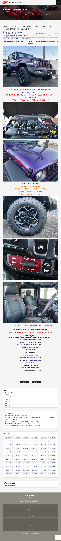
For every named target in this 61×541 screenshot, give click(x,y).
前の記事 (25, 382)
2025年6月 (26, 444)
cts (34, 34)
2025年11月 (35, 441)
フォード (56, 37)
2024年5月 (34, 452)
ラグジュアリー (47, 35)
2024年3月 (52, 452)
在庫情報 (30, 512)
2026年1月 (17, 441)
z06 (36, 35)
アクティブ (14, 34)
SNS (30, 519)
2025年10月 (43, 441)
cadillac (19, 34)
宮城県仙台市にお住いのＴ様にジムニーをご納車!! (18, 423)
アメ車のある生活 (41, 37)
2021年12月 (26, 470)
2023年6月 (26, 459)
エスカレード (23, 37)
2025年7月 (17, 444)
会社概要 (30, 522)
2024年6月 (26, 452)
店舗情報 (30, 506)
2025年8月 (8, 444)
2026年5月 (34, 437)
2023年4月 (43, 459)
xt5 (47, 37)
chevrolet (49, 34)
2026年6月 (26, 437)
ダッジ (17, 37)
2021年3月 (52, 473)
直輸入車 (13, 37)
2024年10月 (43, 448)
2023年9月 (52, 455)
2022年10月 (43, 462)
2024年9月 (52, 448)
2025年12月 (26, 441)
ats (54, 34)
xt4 (8, 38)
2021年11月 (35, 470)
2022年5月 (34, 466)
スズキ (8, 399)
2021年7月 (17, 473)
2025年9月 (52, 441)
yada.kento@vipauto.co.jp (32, 357)
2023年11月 (35, 455)
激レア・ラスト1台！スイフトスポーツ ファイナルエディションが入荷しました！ (24, 421)
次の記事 (36, 382)
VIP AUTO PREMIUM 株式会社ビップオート (30, 345)
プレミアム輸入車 (18, 32)
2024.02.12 (7, 32)
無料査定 (34, 37)
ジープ (7, 35)
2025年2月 (8, 448)
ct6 (6, 34)
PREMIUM (43, 34)
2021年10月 (43, 470)
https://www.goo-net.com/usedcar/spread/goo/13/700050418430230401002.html (30, 336)
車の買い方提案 (30, 516)
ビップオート (40, 35)
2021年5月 (34, 473)
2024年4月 (43, 452)
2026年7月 (17, 437)
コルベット (20, 35)
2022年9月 (52, 462)
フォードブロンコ (18, 38)
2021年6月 (26, 473)
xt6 (23, 34)
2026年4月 (43, 437)
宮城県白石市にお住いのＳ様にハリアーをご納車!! (18, 415)
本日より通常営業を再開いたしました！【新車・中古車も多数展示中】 (23, 425)
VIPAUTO (51, 37)
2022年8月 (8, 466)
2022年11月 (35, 462)
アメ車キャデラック (27, 38)
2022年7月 (17, 466)
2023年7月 (17, 459)
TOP (4, 14)
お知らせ (8, 394)
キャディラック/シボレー (12, 397)
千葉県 (12, 38)
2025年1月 (17, 448)
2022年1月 (17, 470)
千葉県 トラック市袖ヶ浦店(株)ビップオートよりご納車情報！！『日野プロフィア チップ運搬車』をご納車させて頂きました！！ (31, 418)
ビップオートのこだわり (31, 509)
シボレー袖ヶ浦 (13, 35)
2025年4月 (43, 444)
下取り (9, 34)
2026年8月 (8, 437)
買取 (56, 34)
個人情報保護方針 (30, 529)
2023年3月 (52, 459)
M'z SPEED (9, 401)
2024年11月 (35, 448)
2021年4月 (43, 473)
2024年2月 (8, 455)
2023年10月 (43, 455)
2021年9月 (52, 470)
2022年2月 (8, 470)
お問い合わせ (30, 525)
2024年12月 (26, 448)
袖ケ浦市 (29, 37)
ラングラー (31, 35)
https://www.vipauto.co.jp (32, 360)
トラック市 (8, 403)
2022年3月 (52, 466)
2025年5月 (34, 444)
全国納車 (8, 37)
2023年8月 (8, 459)
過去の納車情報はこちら (12, 485)
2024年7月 (17, 452)
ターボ (26, 34)
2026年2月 (8, 441)
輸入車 (5, 38)
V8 (4, 35)
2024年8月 (8, 452)
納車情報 (8, 405)
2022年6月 (26, 466)
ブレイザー (25, 35)
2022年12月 (26, 462)
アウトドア (38, 34)
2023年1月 (17, 462)
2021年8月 (8, 473)
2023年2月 (8, 462)
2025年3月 (52, 444)
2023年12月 (26, 455)
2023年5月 (34, 459)
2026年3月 (52, 437)
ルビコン (54, 35)
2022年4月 (43, 466)
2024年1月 (17, 455)
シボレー (30, 34)
